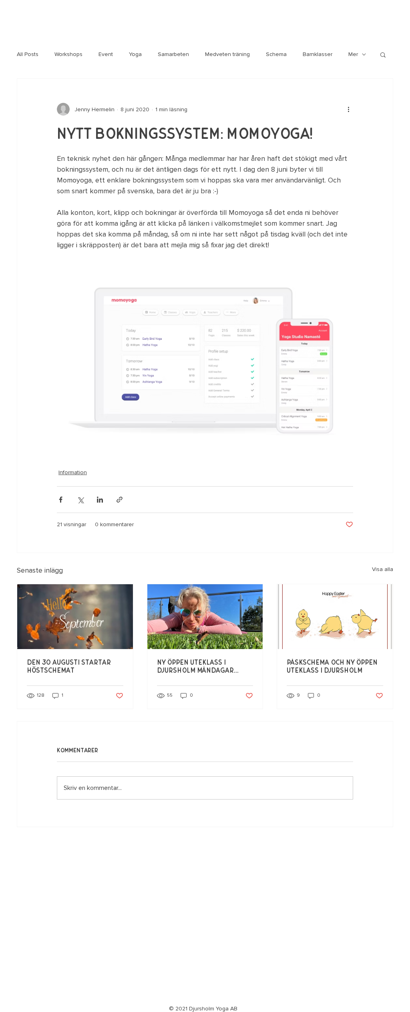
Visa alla (382, 569)
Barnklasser (317, 54)
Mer (353, 54)
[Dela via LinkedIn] (100, 499)
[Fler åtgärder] (348, 109)
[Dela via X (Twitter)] (80, 499)
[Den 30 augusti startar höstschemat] (75, 616)
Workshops (68, 54)
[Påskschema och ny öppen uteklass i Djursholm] (335, 616)
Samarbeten (173, 54)
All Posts (27, 54)
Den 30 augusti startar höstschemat (69, 666)
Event (105, 54)
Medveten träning (227, 54)
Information (72, 472)
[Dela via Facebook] (60, 499)
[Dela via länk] (119, 499)
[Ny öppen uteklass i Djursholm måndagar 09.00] (205, 616)
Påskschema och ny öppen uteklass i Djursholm (332, 666)
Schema (276, 54)
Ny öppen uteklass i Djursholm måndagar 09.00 (195, 667)
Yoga (135, 54)
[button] (383, 54)
